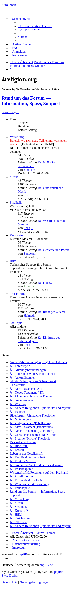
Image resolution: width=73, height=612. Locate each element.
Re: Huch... (45, 282)
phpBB (22, 554)
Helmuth (29, 315)
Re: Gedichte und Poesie (53, 250)
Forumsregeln (10, 112)
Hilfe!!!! (15, 261)
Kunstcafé (16, 235)
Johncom (29, 169)
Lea (26, 195)
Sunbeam (29, 253)
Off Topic (16, 323)
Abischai (29, 286)
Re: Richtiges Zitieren (52, 312)
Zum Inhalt (9, 5)
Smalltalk (16, 202)
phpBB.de (46, 565)
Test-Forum (17, 293)
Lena (27, 228)
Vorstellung (17, 137)
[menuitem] (35, 26)
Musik (14, 177)
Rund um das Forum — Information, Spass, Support (31, 100)
